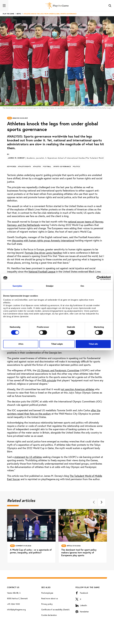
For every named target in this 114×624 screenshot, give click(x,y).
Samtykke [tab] (17, 286)
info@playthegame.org (16, 609)
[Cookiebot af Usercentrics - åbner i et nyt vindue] (98, 278)
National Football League (42, 271)
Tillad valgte (57, 344)
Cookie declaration (49, 615)
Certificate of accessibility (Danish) (55, 609)
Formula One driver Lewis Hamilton (43, 252)
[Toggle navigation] (4, 5)
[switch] (43, 332)
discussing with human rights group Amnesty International (43, 240)
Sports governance (62, 166)
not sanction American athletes (77, 389)
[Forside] (57, 5)
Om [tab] (82, 286)
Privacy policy (47, 604)
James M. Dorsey (55, 158)
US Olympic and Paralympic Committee (58, 370)
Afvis (20, 344)
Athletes (37, 166)
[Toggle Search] (110, 5)
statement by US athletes (28, 457)
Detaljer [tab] (50, 286)
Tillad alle (93, 344)
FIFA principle (49, 380)
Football (47, 166)
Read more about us (49, 598)
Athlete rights (24, 166)
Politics (76, 166)
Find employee (47, 593)
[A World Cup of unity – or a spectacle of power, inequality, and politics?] (31, 536)
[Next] (102, 502)
